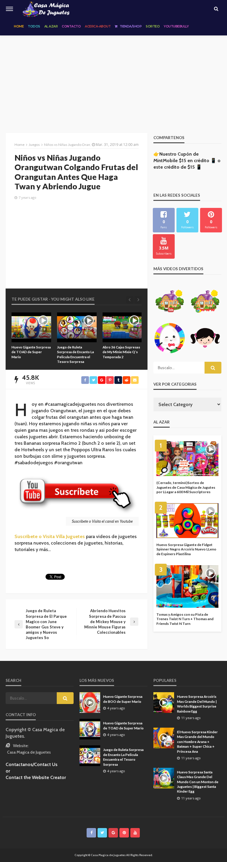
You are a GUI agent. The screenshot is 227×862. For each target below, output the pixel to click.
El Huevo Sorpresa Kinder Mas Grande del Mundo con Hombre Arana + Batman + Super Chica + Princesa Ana (197, 741)
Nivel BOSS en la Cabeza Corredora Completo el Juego (127, 352)
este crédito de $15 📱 (177, 167)
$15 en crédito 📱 (197, 160)
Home (19, 26)
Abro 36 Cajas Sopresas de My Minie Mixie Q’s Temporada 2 (81, 352)
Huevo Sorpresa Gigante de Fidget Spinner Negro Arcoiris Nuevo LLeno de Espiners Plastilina (186, 549)
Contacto (71, 26)
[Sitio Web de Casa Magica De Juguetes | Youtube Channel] (46, 8)
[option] (37, 338)
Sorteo (153, 26)
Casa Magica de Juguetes (29, 752)
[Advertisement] (113, 79)
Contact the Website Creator (36, 777)
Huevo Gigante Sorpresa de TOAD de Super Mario (123, 725)
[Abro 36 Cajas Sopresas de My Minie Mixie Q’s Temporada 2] (82, 327)
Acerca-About (98, 26)
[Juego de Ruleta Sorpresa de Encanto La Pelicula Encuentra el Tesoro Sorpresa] (37, 327)
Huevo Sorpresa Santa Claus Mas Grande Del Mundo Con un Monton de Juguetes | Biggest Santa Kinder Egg (197, 781)
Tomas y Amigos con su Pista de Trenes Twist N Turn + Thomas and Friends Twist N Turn (184, 619)
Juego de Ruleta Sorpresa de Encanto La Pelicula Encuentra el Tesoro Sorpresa (35, 354)
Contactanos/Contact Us (31, 764)
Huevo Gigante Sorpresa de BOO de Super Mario (122, 698)
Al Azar (51, 26)
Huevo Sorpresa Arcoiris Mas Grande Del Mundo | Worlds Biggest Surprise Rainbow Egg (197, 703)
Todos (34, 26)
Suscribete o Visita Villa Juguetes (49, 536)
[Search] (216, 9)
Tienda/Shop (131, 26)
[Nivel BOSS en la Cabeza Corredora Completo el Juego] (128, 327)
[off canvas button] (9, 9)
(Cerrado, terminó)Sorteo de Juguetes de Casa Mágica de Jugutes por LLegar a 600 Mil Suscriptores (185, 487)
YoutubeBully (176, 26)
